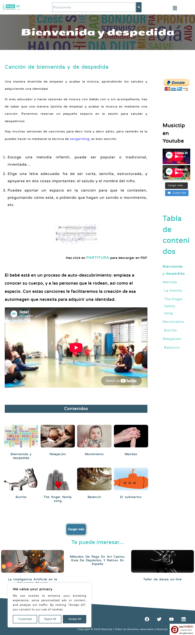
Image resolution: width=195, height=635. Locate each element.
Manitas (131, 454)
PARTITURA (97, 257)
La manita (173, 290)
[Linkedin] (183, 619)
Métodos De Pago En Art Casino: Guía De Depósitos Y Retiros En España (97, 560)
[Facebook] (147, 619)
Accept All (74, 619)
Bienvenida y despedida (21, 455)
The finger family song (58, 498)
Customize (25, 619)
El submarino (130, 497)
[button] (175, 8)
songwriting (79, 139)
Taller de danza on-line (162, 579)
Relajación (58, 454)
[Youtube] (171, 619)
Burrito (21, 497)
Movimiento (94, 454)
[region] (49, 605)
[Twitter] (159, 619)
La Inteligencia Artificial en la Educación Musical (32, 581)
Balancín (94, 497)
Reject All (50, 619)
